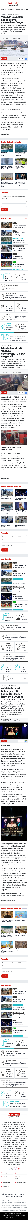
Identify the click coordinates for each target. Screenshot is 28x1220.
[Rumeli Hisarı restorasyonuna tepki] (7, 148)
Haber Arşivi (6, 1186)
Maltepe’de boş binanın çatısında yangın (9, 308)
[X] (12, 1168)
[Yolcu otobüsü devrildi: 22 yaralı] (7, 492)
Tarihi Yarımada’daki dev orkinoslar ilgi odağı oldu (20, 154)
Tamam (19, 1218)
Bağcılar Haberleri (11, 293)
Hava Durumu (20, 1173)
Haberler (3, 14)
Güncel (15, 222)
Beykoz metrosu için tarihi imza (23, 308)
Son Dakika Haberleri (21, 1182)
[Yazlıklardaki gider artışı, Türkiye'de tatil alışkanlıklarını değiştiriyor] (7, 929)
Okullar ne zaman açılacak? (23, 328)
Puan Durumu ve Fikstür (20, 1177)
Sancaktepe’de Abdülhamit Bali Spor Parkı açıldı (15, 287)
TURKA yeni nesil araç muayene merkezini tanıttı (20, 525)
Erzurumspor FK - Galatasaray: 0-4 (20, 265)
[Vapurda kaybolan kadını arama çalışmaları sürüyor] (14, 48)
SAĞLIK (13, 1196)
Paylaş (4, 58)
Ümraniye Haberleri (18, 246)
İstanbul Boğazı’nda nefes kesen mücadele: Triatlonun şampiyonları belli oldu (7, 183)
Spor (14, 261)
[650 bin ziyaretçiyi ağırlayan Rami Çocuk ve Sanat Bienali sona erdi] (7, 944)
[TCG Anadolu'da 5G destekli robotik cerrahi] (7, 519)
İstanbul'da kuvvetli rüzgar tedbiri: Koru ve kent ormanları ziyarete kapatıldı (18, 338)
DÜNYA (8, 1196)
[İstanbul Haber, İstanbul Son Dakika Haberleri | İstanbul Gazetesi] (13, 4)
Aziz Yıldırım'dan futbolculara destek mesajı (20, 512)
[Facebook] (10, 1168)
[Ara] (25, 4)
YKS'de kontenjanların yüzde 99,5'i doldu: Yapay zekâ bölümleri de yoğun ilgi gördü (16, 318)
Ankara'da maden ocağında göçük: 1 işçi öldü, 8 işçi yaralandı (7, 512)
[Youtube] (18, 1168)
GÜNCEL (3, 9)
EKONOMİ (11, 9)
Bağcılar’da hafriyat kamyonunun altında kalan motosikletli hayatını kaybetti (16, 297)
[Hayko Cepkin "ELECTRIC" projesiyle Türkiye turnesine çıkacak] (7, 914)
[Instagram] (15, 1168)
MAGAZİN (24, 9)
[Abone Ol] (26, 58)
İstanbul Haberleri (13, 14)
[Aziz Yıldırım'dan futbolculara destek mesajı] (21, 506)
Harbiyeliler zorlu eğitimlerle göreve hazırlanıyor (19, 226)
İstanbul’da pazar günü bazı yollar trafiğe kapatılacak (20, 167)
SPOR (18, 9)
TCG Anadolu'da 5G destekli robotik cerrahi (6, 525)
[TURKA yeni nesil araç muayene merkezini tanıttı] (21, 519)
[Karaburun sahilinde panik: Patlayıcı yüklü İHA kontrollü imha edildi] (7, 161)
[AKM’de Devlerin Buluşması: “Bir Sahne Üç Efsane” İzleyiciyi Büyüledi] (14, 731)
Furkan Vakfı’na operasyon (24, 277)
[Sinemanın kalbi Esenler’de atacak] (21, 914)
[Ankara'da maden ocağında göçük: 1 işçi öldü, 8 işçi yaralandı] (7, 506)
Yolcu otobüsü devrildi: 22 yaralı (19, 234)
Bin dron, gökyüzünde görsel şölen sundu (18, 257)
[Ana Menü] (1, 4)
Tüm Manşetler (6, 1182)
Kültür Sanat (12, 685)
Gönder (4, 209)
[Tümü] (26, 218)
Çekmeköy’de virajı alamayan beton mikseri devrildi (9, 278)
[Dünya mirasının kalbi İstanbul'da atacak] (21, 929)
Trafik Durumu (6, 1176)
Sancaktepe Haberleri (12, 285)
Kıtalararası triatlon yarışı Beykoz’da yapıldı (9, 329)
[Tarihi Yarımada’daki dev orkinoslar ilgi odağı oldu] (21, 148)
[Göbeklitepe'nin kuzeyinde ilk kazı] (21, 944)
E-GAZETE (19, 1196)
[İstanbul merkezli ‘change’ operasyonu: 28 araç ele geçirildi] (14, 382)
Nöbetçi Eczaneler (7, 1173)
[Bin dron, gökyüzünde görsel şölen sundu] (21, 492)
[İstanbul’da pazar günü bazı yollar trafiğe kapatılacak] (21, 161)
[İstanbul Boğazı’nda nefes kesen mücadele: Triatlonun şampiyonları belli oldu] (7, 176)
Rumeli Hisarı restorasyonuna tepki (5, 154)
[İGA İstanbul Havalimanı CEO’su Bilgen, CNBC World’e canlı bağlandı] (21, 176)
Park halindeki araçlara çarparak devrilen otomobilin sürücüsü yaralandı (19, 250)
